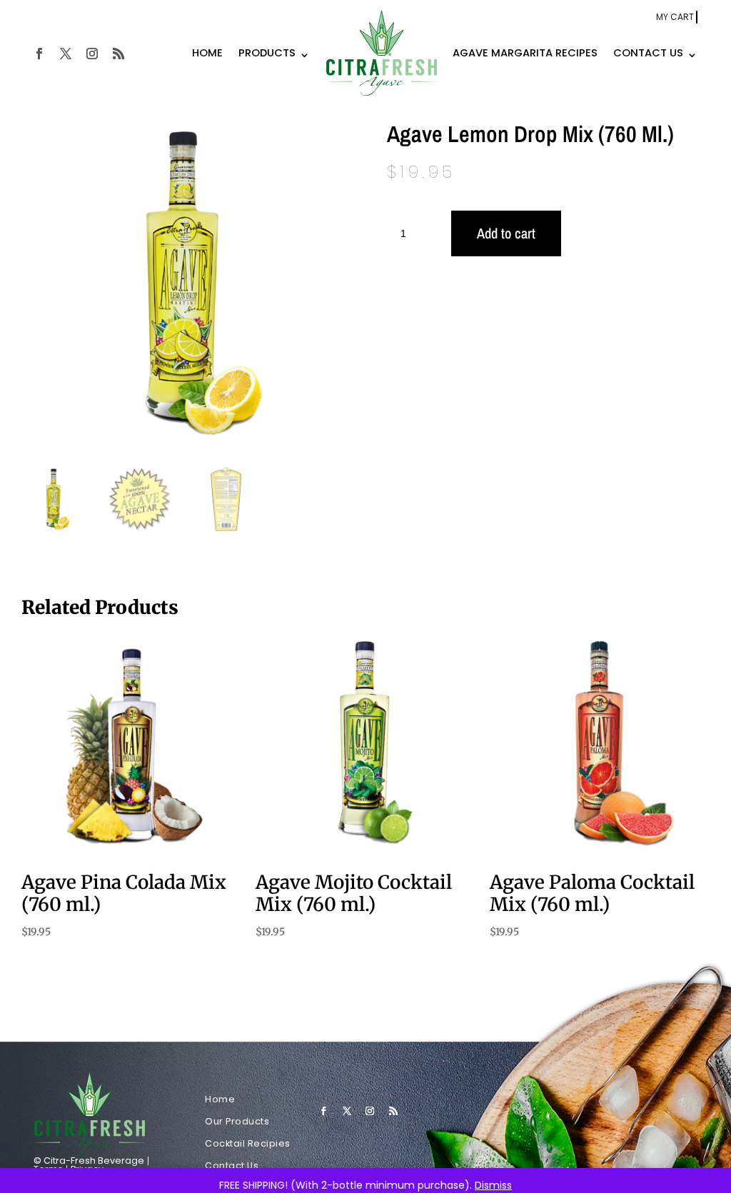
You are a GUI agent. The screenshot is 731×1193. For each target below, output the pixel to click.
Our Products (237, 1121)
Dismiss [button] (493, 1185)
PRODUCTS (267, 53)
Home (220, 1099)
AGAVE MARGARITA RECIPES (525, 53)
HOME (207, 53)
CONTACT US (648, 53)
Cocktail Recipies (248, 1143)
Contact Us (231, 1165)
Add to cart (506, 233)
